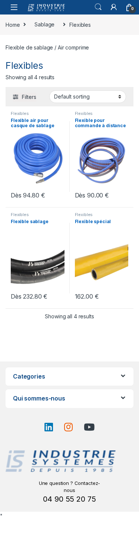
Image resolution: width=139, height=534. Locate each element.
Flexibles (20, 113)
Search (98, 7)
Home (13, 24)
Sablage (44, 24)
